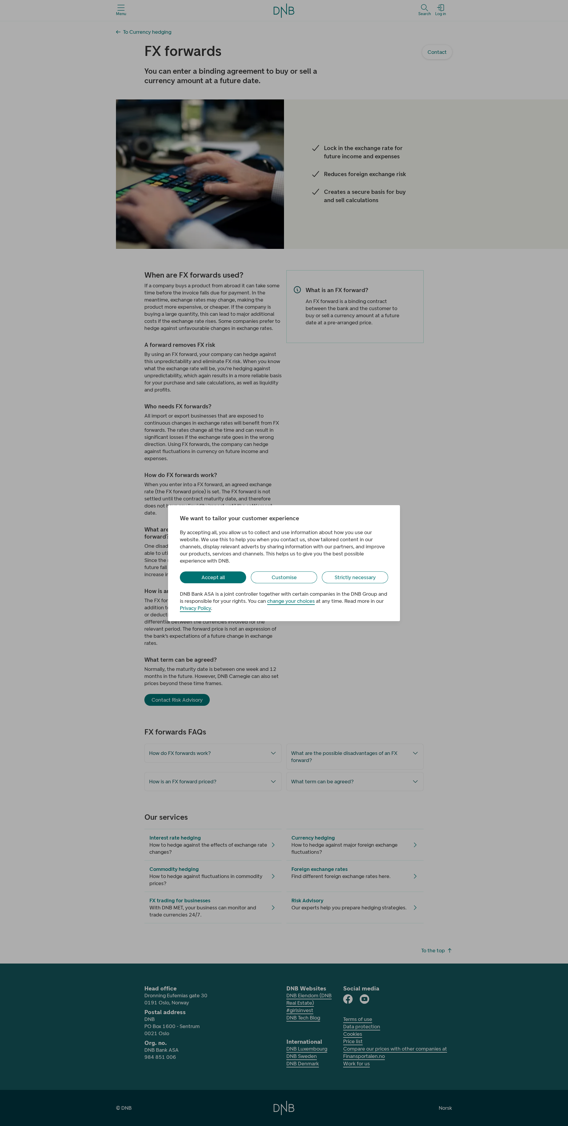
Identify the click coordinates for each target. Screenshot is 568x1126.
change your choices (291, 601)
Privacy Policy (195, 608)
